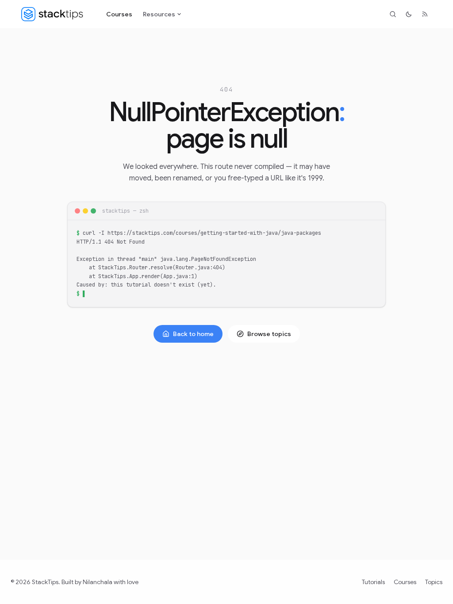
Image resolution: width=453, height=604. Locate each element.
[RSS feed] (425, 14)
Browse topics (269, 334)
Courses (119, 14)
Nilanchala (97, 582)
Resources (159, 14)
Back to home (193, 334)
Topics (433, 582)
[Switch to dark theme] (409, 14)
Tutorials (373, 582)
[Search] (393, 14)
